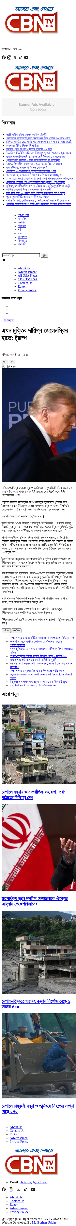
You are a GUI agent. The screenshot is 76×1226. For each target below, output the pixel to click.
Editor (22, 286)
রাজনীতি (22, 244)
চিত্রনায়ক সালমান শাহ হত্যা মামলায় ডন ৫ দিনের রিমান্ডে (38, 681)
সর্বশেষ (6, 630)
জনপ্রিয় (16, 630)
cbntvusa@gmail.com (33, 1182)
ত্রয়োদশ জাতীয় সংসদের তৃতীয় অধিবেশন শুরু (33, 685)
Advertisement (27, 272)
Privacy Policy (27, 290)
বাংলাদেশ (22, 237)
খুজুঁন (44, 255)
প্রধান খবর (23, 215)
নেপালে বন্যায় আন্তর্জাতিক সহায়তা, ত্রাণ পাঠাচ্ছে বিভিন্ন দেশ (42, 638)
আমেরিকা (22, 218)
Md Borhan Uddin (44, 1222)
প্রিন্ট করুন (10, 366)
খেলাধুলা (22, 226)
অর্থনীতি (22, 222)
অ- (12, 361)
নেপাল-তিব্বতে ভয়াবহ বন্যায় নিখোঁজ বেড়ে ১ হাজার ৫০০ (38, 656)
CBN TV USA (27, 279)
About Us (24, 268)
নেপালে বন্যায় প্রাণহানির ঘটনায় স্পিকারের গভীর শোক (37, 670)
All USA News (27, 275)
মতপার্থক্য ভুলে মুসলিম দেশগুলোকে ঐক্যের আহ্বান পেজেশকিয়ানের (35, 901)
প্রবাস (21, 233)
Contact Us (25, 283)
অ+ (5, 361)
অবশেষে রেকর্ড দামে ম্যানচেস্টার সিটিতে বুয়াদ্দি (33, 659)
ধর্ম (19, 229)
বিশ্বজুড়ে (22, 240)
